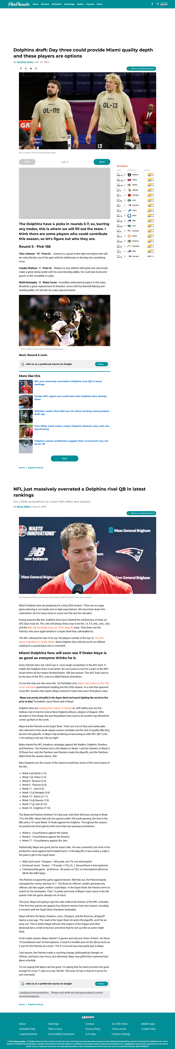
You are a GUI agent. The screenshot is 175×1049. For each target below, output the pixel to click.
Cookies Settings (121, 1034)
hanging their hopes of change (55, 708)
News (35, 4)
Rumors (45, 4)
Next (102, 161)
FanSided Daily (27, 1028)
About (22, 1023)
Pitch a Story (55, 1028)
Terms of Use (119, 1028)
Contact (89, 1023)
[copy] (36, 68)
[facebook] (152, 4)
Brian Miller (23, 506)
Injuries (90, 4)
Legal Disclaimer (28, 1034)
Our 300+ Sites (120, 1023)
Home (22, 467)
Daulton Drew (25, 62)
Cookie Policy (148, 1028)
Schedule (56, 4)
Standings (69, 4)
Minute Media (19, 1041)
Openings (53, 1023)
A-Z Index (90, 1034)
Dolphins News (35, 467)
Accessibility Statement (61, 1034)
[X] (158, 4)
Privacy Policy (93, 1028)
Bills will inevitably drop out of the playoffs (50, 627)
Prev (27, 161)
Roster (80, 4)
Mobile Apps (148, 1023)
